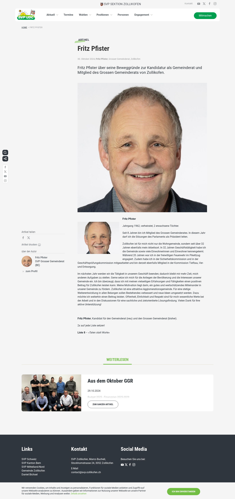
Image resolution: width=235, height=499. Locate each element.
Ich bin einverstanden (183, 491)
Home (24, 27)
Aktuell (51, 14)
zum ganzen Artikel (103, 404)
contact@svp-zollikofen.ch (86, 472)
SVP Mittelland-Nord (33, 466)
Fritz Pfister (102, 59)
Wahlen (83, 14)
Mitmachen (205, 15)
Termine (68, 14)
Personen (123, 14)
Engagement (141, 14)
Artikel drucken (30, 244)
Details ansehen (78, 493)
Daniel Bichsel (30, 474)
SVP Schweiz (29, 459)
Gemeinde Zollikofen (33, 470)
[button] (5, 152)
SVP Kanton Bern (31, 463)
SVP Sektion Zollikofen (122, 4)
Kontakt (189, 3)
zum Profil (31, 271)
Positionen (103, 14)
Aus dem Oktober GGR (110, 381)
